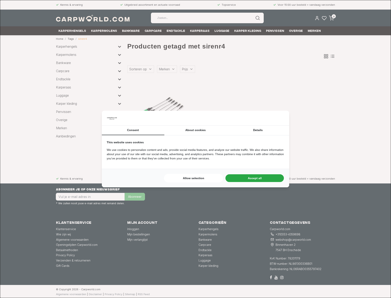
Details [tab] (258, 130)
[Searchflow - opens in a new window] (279, 118)
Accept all (255, 178)
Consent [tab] (133, 130)
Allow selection (193, 178)
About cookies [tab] (195, 130)
